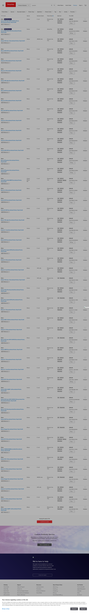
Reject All (83, 608)
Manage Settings (5, 608)
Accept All (74, 608)
